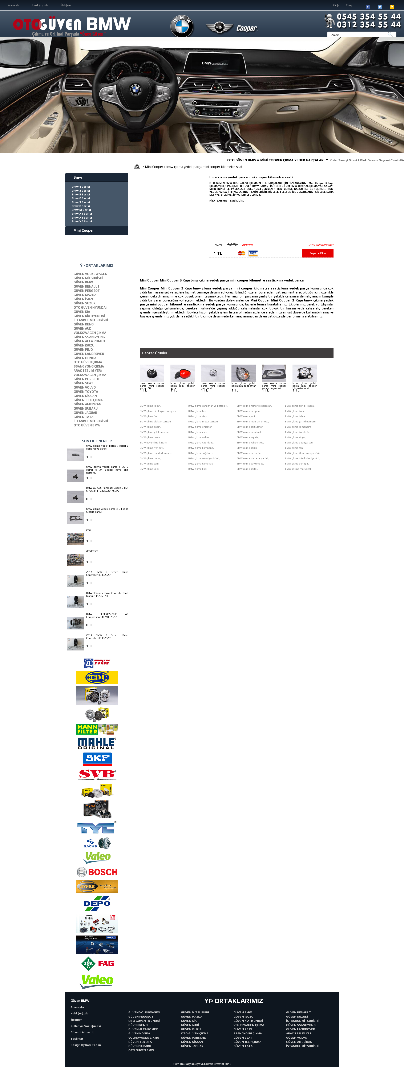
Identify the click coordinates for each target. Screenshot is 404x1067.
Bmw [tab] (77, 177)
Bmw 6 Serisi (81, 198)
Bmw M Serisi (81, 209)
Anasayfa (13, 5)
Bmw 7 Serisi (81, 202)
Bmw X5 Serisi (82, 217)
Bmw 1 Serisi (81, 186)
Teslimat (76, 1038)
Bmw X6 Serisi (82, 221)
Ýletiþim (66, 5)
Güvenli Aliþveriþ (82, 1032)
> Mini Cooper (153, 167)
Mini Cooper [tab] (83, 230)
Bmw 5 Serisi (81, 194)
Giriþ (336, 5)
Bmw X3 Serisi (82, 213)
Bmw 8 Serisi (81, 206)
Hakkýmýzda (40, 5)
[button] (3, 95)
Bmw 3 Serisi (81, 190)
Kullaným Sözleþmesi (85, 1026)
